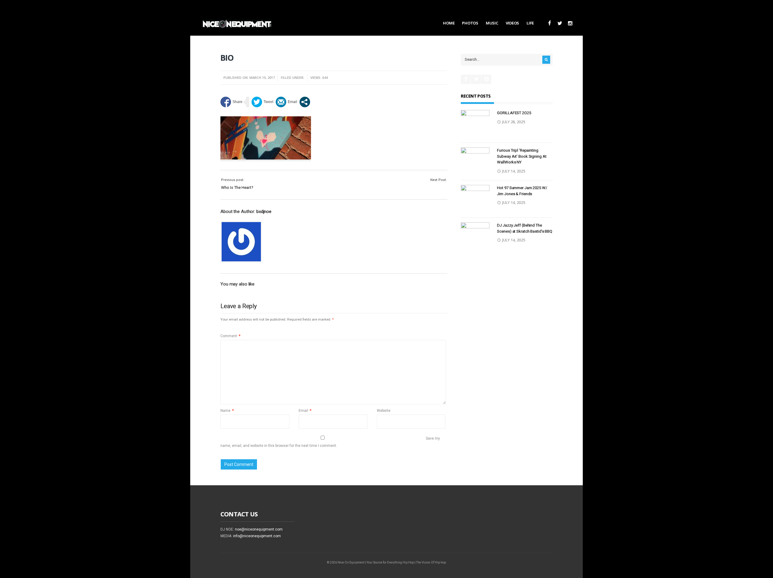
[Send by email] (286, 102)
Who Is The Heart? (237, 187)
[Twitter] (560, 23)
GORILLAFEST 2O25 (514, 113)
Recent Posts (475, 96)
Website (383, 410)
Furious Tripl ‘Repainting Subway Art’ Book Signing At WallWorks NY (521, 156)
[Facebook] (549, 23)
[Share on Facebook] (231, 102)
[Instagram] (570, 23)
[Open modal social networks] (305, 102)
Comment (230, 336)
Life (530, 23)
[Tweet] (262, 102)
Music (492, 23)
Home (448, 23)
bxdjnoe (263, 211)
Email (305, 410)
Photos (470, 23)
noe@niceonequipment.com (259, 529)
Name (227, 410)
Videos (512, 23)
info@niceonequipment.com (257, 536)
